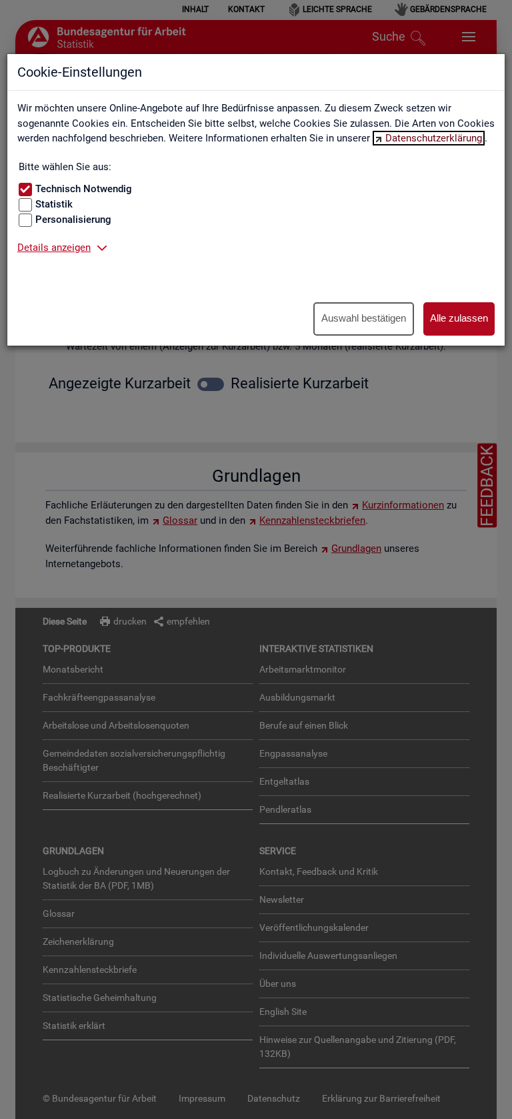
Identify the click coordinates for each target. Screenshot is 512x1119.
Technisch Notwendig (83, 189)
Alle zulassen (459, 318)
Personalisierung (73, 220)
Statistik (54, 204)
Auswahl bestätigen (363, 318)
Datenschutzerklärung (433, 138)
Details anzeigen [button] (54, 248)
